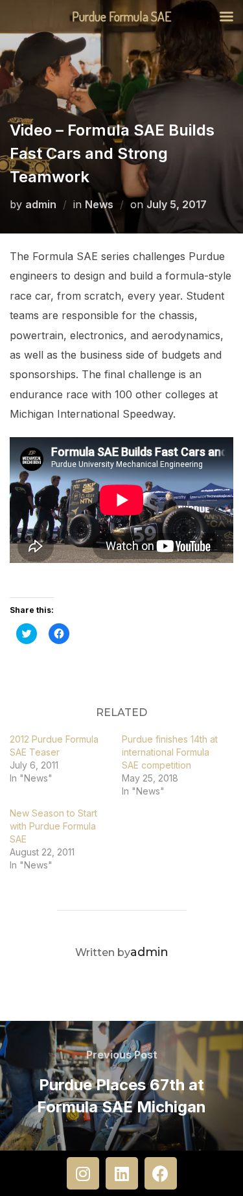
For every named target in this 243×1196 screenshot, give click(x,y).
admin (40, 204)
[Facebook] (161, 1173)
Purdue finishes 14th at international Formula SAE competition (170, 752)
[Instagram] (83, 1173)
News (99, 204)
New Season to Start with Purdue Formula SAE (53, 825)
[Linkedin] (122, 1173)
